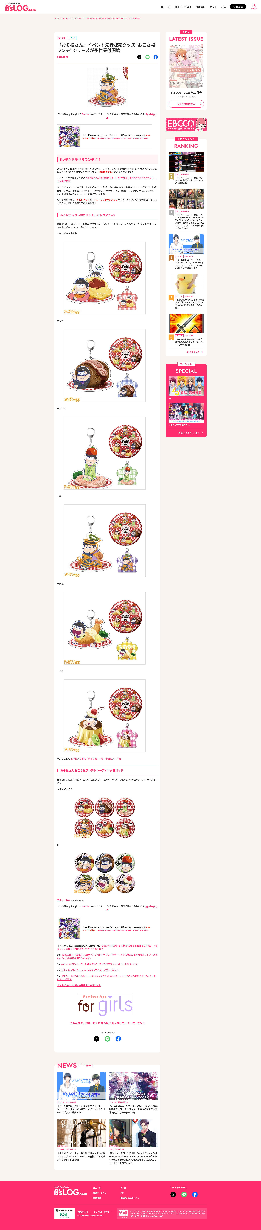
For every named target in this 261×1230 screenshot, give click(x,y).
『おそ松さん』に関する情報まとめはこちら (79, 985)
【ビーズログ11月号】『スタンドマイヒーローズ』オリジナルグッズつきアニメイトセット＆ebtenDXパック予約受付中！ (81, 1109)
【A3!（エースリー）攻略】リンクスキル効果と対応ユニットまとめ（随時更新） (189, 180)
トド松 (117, 758)
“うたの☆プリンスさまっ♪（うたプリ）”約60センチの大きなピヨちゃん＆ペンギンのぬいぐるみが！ (189, 303)
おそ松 (74, 758)
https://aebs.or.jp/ (156, 1216)
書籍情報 (200, 7)
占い (223, 7)
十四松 (108, 758)
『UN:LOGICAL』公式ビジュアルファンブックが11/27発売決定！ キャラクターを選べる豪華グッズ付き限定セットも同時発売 (133, 1109)
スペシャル (66, 18)
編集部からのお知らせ (129, 1198)
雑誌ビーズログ (183, 7)
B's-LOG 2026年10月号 (186, 93)
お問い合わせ (82, 1212)
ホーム (56, 18)
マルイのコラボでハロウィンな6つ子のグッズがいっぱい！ (90, 970)
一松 (101, 758)
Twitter (86, 114)
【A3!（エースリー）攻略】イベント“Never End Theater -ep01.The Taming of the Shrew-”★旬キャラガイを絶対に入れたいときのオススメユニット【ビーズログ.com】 (133, 1158)
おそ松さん (77, 18)
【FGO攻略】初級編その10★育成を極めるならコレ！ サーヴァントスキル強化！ (189, 342)
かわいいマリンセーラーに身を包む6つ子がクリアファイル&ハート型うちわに (99, 964)
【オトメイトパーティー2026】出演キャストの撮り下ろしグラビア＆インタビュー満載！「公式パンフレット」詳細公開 (81, 1156)
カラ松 (82, 758)
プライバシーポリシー (102, 1212)
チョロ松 (92, 758)
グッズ (213, 7)
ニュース (165, 7)
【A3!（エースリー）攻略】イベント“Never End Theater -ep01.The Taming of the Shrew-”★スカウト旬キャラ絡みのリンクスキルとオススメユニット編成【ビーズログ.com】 (189, 221)
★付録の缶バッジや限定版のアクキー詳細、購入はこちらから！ (123, 138)
